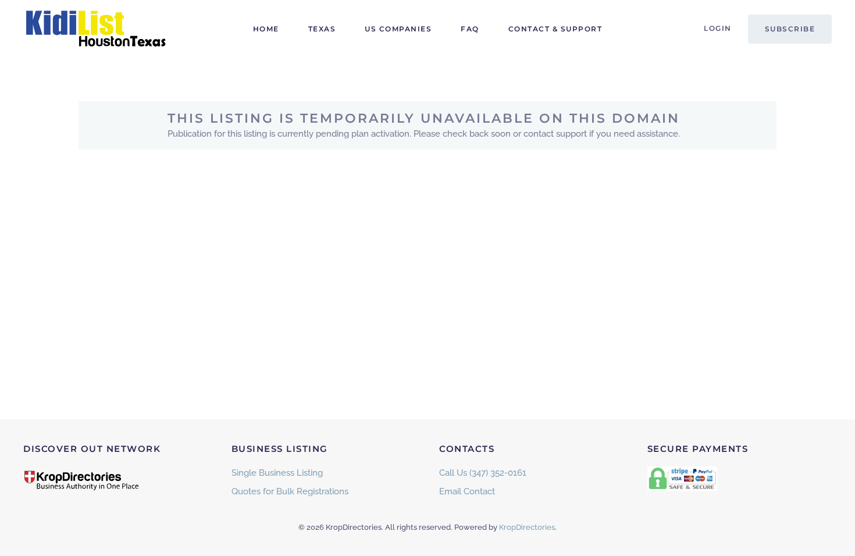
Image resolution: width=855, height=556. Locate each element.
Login (718, 28)
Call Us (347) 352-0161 (482, 473)
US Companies (398, 28)
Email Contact (467, 491)
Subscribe (790, 28)
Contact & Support (555, 28)
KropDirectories (527, 527)
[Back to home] (96, 29)
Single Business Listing (277, 473)
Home (266, 28)
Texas (322, 28)
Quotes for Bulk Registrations (289, 491)
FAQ (470, 28)
